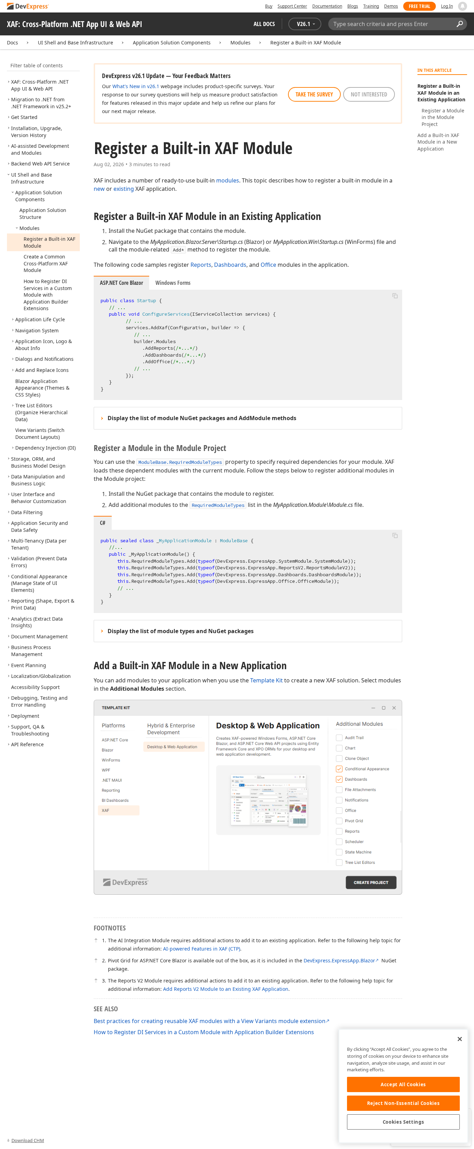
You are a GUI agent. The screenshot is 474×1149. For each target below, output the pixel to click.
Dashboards (230, 265)
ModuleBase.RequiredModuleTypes (180, 462)
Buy (268, 6)
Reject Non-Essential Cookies (403, 1103)
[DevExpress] (28, 7)
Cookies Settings (403, 1122)
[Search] (459, 24)
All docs (264, 24)
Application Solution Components (172, 42)
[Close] (459, 1039)
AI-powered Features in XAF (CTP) (201, 948)
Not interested (369, 94)
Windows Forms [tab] (173, 283)
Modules (240, 42)
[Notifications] (462, 6)
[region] (403, 1086)
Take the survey (314, 94)
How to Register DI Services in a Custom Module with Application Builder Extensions (204, 1032)
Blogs (352, 6)
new (99, 189)
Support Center (292, 6)
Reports (201, 265)
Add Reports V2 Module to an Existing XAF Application (225, 989)
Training (371, 6)
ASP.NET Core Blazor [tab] (121, 283)
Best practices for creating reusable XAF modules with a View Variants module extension (209, 1021)
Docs (12, 42)
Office (268, 265)
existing (123, 189)
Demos (391, 6)
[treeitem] (40, 85)
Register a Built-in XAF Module (305, 42)
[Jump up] (95, 940)
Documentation (327, 6)
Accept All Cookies (403, 1084)
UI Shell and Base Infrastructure (75, 42)
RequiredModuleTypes (218, 505)
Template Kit (266, 680)
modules (227, 180)
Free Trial (419, 6)
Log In (447, 6)
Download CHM (27, 1140)
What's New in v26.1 (135, 86)
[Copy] (394, 295)
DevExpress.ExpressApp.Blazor (339, 960)
